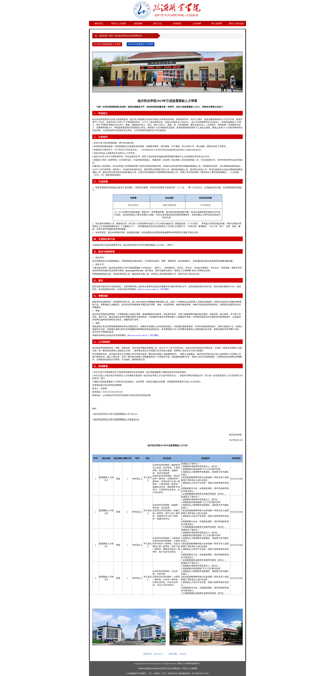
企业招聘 (197, 23)
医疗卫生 (157, 23)
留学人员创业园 (236, 23)
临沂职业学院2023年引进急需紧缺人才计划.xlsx (116, 414)
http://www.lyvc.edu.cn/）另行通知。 (154, 289)
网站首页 (99, 23)
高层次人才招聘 (118, 23)
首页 (111, 36)
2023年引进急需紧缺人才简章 (107, 44)
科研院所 (177, 23)
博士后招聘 (216, 23)
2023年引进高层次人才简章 (140, 44)
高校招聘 (138, 23)
